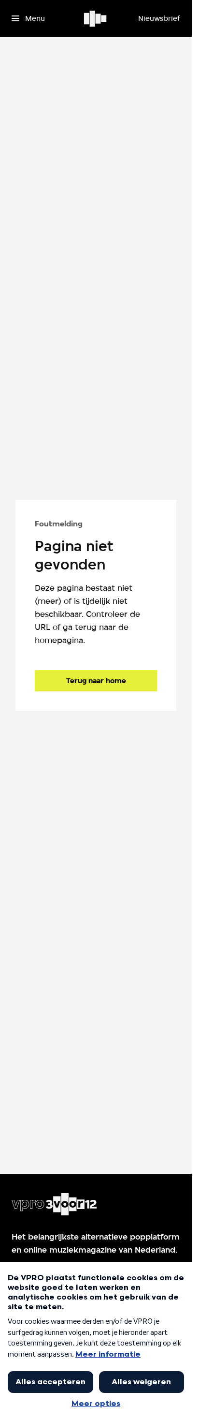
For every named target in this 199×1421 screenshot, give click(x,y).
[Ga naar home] (96, 18)
